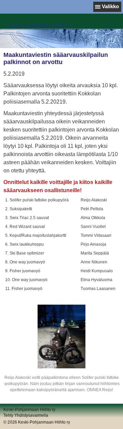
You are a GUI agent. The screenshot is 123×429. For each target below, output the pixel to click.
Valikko (110, 6)
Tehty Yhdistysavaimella (25, 415)
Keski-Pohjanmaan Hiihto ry (40, 25)
